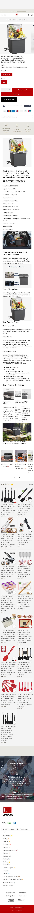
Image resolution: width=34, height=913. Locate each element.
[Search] (5, 15)
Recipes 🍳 (6, 859)
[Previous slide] (1, 11)
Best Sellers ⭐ (7, 835)
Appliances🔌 (7, 856)
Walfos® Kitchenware (19, 907)
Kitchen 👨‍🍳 (6, 853)
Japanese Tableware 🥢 (10, 850)
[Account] (28, 15)
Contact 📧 (6, 873)
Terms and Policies (17, 910)
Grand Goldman (8, 885)
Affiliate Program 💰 (9, 868)
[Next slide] (32, 11)
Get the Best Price (9, 99)
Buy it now (17, 94)
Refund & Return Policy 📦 (11, 876)
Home (7, 20)
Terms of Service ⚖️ (9, 882)
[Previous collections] (15, 477)
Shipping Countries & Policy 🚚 (13, 879)
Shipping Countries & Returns (9, 117)
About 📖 (5, 871)
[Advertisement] (17, 4)
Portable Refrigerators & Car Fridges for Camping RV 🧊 (14, 20)
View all (30, 485)
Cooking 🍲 (6, 841)
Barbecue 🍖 (7, 844)
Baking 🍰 (6, 838)
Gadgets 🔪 (6, 847)
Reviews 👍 (6, 862)
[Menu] (2, 15)
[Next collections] (19, 477)
